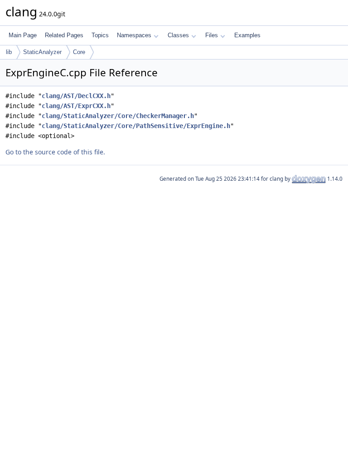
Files (211, 35)
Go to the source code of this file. (55, 152)
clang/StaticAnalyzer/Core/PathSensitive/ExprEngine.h (136, 125)
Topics (100, 35)
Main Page (23, 35)
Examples (247, 35)
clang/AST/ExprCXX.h (76, 105)
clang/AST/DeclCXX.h (76, 95)
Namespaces (134, 35)
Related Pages (64, 35)
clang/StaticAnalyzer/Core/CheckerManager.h (118, 115)
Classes (178, 35)
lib (9, 52)
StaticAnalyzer (42, 52)
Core (79, 52)
